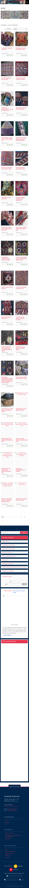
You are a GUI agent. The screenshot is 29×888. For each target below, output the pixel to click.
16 (24, 517)
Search (24, 532)
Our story (7, 838)
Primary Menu (27, 2)
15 (20, 517)
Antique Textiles (5, 541)
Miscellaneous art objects (7, 570)
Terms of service (9, 851)
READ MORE (8, 635)
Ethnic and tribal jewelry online (9, 556)
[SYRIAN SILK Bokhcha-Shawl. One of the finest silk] (14, 748)
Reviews (7, 822)
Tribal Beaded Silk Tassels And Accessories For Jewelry (14, 567)
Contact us (8, 855)
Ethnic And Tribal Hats (7, 552)
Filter (24, 584)
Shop (6, 820)
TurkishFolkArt (10, 886)
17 (2, 520)
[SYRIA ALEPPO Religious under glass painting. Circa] (14, 729)
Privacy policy (9, 853)
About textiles (9, 833)
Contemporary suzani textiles (8, 545)
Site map (7, 857)
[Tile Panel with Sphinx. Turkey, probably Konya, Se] (14, 683)
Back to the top (14, 786)
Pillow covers (5, 559)
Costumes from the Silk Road (8, 548)
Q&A (6, 849)
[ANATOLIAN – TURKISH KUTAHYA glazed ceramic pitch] (14, 659)
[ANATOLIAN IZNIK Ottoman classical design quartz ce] (14, 706)
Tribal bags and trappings (7, 563)
